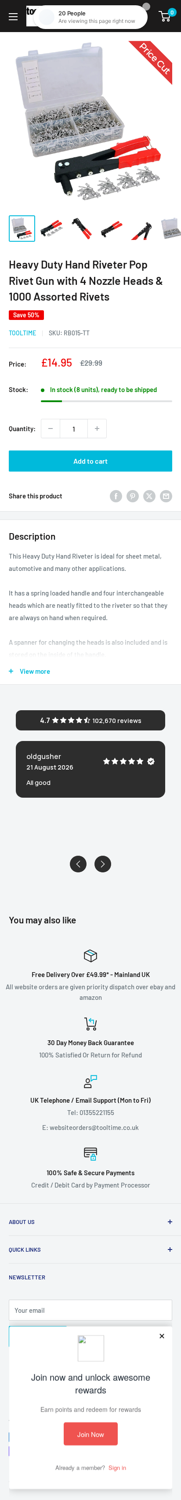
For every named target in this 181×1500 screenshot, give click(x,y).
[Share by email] (166, 495)
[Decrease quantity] (50, 428)
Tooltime (22, 333)
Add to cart (90, 461)
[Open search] (119, 16)
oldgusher (43, 756)
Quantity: (22, 428)
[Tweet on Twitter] (149, 495)
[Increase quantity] (97, 428)
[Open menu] (13, 16)
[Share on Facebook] (116, 495)
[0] (164, 16)
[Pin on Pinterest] (133, 495)
